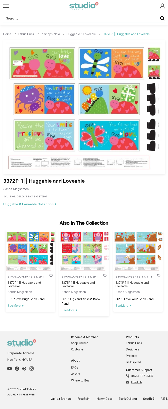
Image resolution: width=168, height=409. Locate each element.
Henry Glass (105, 398)
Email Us (136, 382)
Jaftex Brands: (61, 398)
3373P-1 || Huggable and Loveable (78, 284)
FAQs (74, 367)
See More (14, 305)
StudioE (149, 398)
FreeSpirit (84, 398)
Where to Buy (80, 380)
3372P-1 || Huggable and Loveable (24, 284)
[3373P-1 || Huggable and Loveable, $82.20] (84, 250)
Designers (132, 349)
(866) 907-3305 (142, 376)
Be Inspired (133, 362)
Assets (75, 374)
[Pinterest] (24, 368)
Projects (131, 355)
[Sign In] (162, 5)
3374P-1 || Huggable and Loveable (132, 284)
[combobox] (84, 18)
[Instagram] (32, 368)
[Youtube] (9, 368)
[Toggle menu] (36, 6)
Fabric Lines (134, 343)
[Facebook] (17, 368)
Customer (77, 349)
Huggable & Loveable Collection (29, 204)
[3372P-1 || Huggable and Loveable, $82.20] (30, 250)
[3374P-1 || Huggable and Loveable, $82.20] (138, 250)
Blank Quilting (128, 398)
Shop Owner (79, 343)
